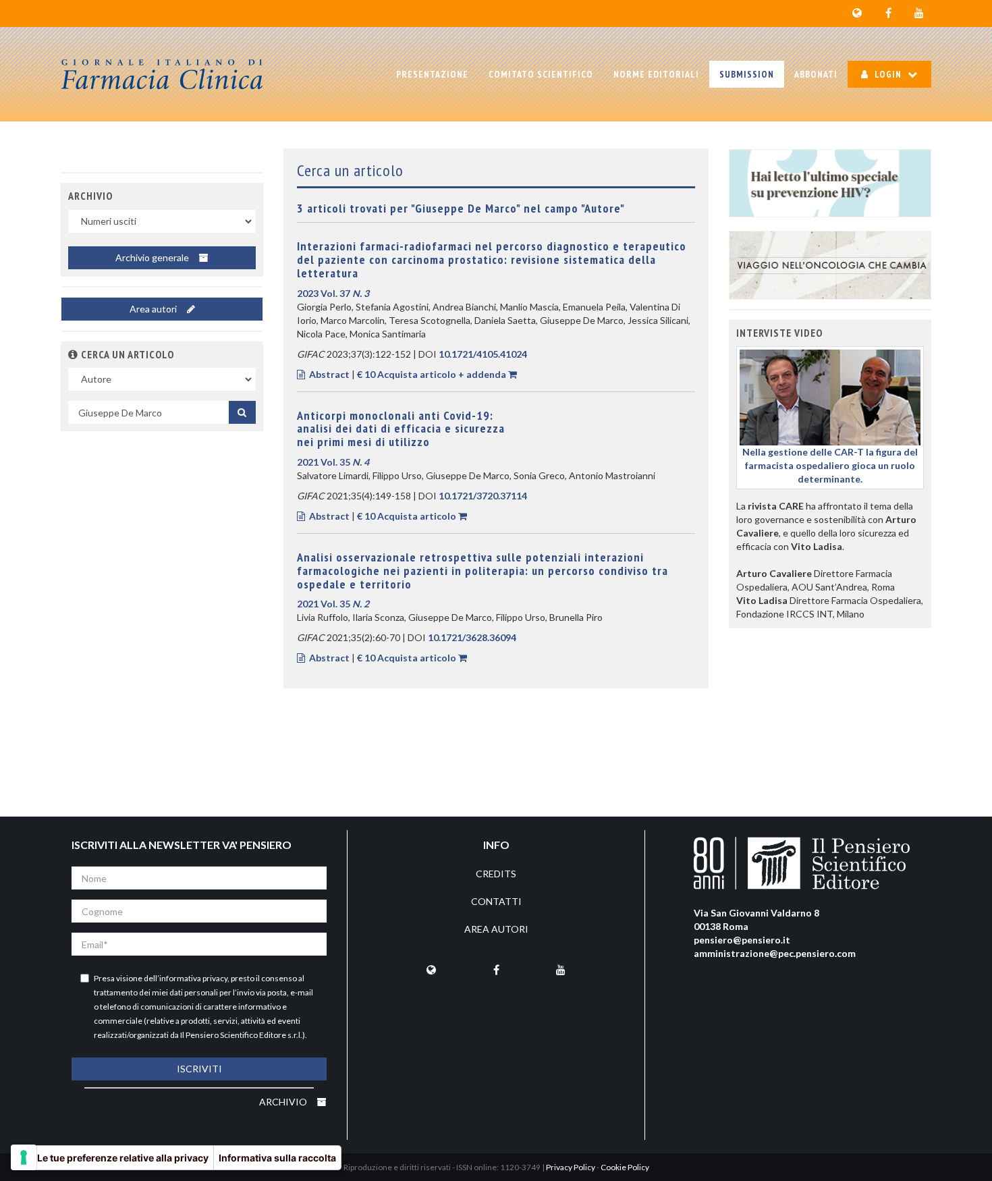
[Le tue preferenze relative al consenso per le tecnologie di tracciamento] (23, 1157)
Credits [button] (496, 873)
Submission (746, 74)
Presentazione (432, 74)
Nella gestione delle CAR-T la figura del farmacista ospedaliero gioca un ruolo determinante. (830, 465)
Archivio (284, 1101)
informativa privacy (193, 978)
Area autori (154, 308)
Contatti (496, 901)
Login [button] (888, 74)
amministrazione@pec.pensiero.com (775, 953)
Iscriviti (199, 1068)
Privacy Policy (570, 1167)
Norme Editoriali (656, 74)
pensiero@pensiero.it (742, 939)
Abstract (329, 374)
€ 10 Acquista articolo (406, 516)
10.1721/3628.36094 (472, 637)
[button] (73, 354)
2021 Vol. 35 (333, 462)
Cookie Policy (625, 1167)
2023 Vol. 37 (333, 293)
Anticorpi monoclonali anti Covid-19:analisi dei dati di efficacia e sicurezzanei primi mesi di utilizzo (401, 429)
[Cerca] (242, 412)
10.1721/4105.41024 (483, 354)
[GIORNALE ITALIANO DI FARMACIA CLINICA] (162, 74)
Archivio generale (153, 257)
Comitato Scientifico (541, 74)
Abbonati (815, 74)
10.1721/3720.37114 (483, 495)
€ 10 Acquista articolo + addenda (431, 374)
